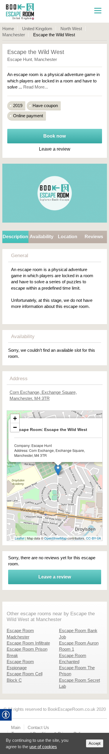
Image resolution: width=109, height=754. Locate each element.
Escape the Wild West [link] (35, 52)
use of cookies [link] (43, 746)
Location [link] (67, 236)
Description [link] (15, 236)
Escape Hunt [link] (19, 59)
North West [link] (71, 28)
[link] (35, 11)
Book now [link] (54, 136)
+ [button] (15, 418)
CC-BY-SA (93, 538)
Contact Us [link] (38, 727)
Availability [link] (41, 236)
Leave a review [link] (54, 576)
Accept (95, 743)
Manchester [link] (13, 34)
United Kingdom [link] (37, 28)
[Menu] (97, 10)
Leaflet (19, 538)
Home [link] (8, 28)
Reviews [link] (94, 236)
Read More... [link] (35, 86)
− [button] (15, 427)
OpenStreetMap (55, 538)
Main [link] (15, 727)
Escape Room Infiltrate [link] (28, 643)
